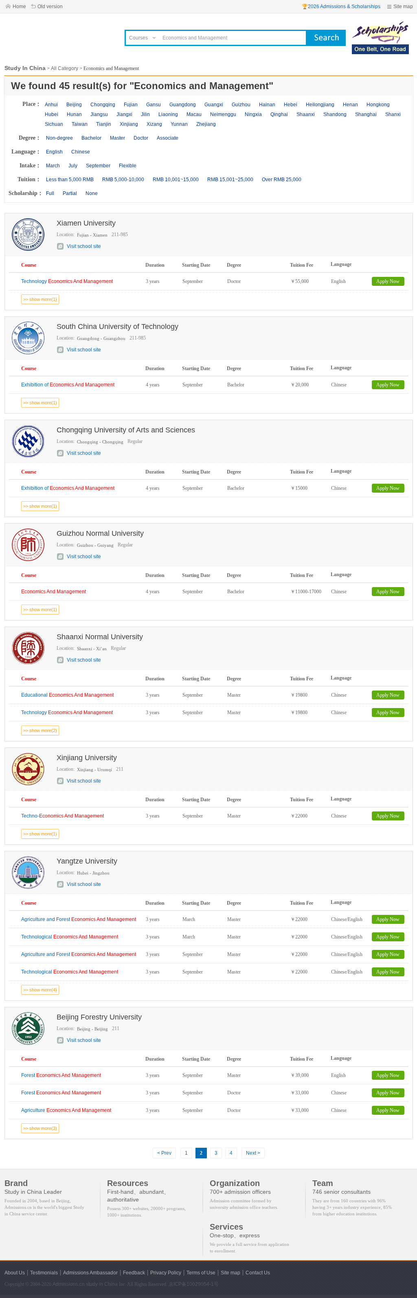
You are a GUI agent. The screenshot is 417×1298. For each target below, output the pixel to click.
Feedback (134, 1273)
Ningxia (253, 114)
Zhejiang (206, 124)
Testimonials (44, 1273)
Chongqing (102, 104)
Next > (253, 1153)
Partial (70, 193)
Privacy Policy (165, 1273)
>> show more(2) (40, 730)
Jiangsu (99, 114)
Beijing (74, 104)
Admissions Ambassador (90, 1273)
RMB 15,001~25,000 (230, 179)
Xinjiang (129, 124)
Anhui (51, 104)
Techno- (62, 816)
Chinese (80, 152)
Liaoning (168, 114)
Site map (403, 6)
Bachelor (91, 138)
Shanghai (366, 114)
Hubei (51, 114)
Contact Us (258, 1273)
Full (50, 193)
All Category (64, 68)
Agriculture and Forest (78, 919)
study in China (102, 1284)
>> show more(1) (40, 299)
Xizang (154, 124)
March (53, 166)
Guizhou (241, 104)
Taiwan (80, 124)
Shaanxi (305, 114)
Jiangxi (124, 114)
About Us (14, 1273)
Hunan (74, 114)
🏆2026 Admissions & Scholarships (341, 6)
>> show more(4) (40, 989)
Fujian (131, 104)
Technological (69, 937)
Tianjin (103, 124)
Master (117, 138)
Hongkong (378, 104)
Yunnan (179, 124)
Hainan (267, 104)
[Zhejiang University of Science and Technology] (380, 25)
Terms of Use (201, 1273)
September (98, 166)
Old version (50, 6)
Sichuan (54, 124)
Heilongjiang (320, 104)
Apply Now (387, 281)
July (72, 166)
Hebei (290, 104)
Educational (67, 695)
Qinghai (279, 114)
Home (19, 6)
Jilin (145, 114)
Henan (350, 104)
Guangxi (213, 104)
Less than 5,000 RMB (70, 179)
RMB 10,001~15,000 (176, 179)
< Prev (164, 1153)
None (92, 193)
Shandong (335, 114)
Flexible (127, 166)
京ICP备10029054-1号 (194, 1284)
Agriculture (66, 1110)
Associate (167, 138)
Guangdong (182, 104)
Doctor (141, 138)
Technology (67, 281)
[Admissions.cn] (59, 35)
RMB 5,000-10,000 (123, 179)
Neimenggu (223, 114)
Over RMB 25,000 (281, 179)
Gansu (153, 104)
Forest (61, 1075)
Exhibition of (67, 385)
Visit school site (84, 246)
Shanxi (393, 114)
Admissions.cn (69, 1284)
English (54, 152)
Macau (194, 114)
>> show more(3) (40, 1128)
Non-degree (59, 138)
